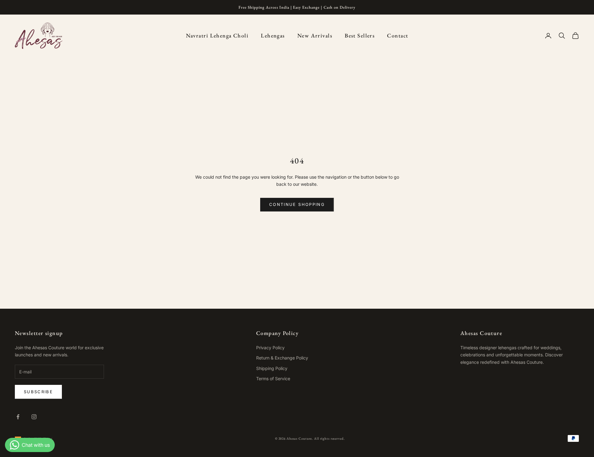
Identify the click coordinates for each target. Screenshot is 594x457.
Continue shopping (297, 204)
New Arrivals (314, 35)
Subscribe (38, 391)
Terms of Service (273, 378)
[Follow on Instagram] (34, 417)
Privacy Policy (270, 347)
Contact (397, 35)
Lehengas (273, 35)
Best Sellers (360, 35)
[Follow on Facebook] (18, 417)
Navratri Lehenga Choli (217, 35)
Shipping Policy (271, 368)
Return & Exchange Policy (282, 357)
